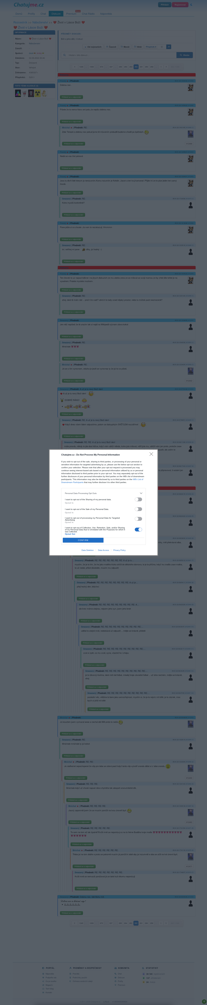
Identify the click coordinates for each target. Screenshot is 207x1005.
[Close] (152, 455)
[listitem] (103, 493)
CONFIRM (83, 540)
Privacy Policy (119, 550)
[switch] (138, 499)
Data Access (103, 550)
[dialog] (103, 502)
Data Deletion (88, 550)
